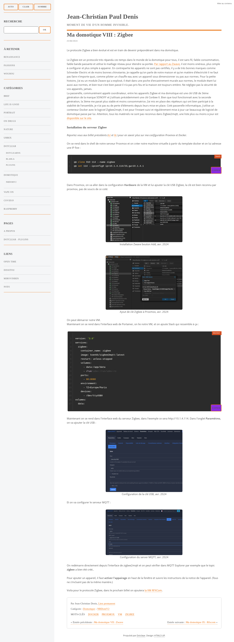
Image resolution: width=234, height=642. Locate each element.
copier (216, 170)
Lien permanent (106, 603)
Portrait (9, 113)
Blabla (10, 159)
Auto (11, 7)
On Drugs (10, 121)
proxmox (108, 614)
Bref (7, 96)
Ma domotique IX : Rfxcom (192, 622)
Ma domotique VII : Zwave (97, 622)
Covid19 (9, 200)
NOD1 (7, 287)
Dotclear (10, 146)
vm (120, 614)
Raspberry (10, 209)
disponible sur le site (79, 118)
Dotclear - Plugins (16, 239)
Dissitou (9, 270)
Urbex (8, 138)
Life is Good (11, 104)
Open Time (10, 262)
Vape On (9, 192)
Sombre (42, 7)
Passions (9, 65)
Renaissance (12, 57)
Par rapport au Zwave (167, 64)
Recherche (13, 21)
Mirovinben (11, 278)
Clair (26, 7)
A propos (9, 231)
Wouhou (9, 74)
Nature (8, 129)
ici (109, 135)
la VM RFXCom (153, 590)
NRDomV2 (11, 182)
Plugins (10, 165)
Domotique (11, 175)
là (115, 135)
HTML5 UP (159, 635)
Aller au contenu (224, 3)
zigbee (129, 614)
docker (93, 614)
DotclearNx (13, 153)
